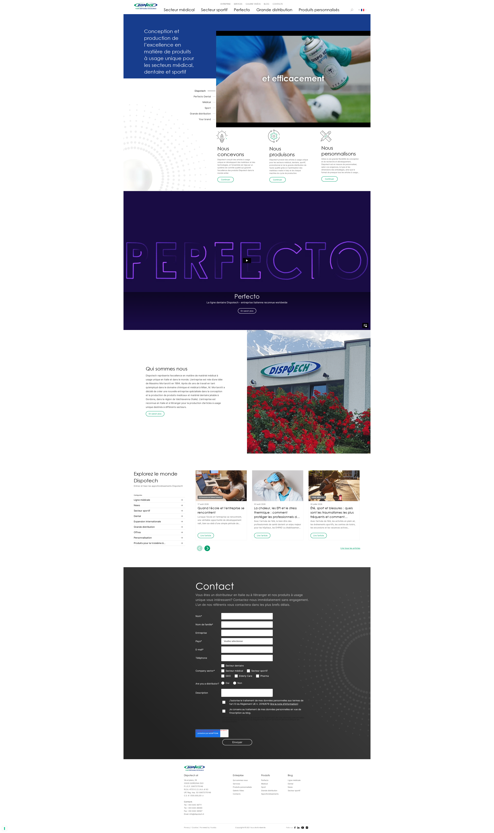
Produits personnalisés (319, 9)
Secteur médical (179, 9)
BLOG (266, 4)
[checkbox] (247, 671)
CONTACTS (278, 4)
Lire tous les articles (350, 548)
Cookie (195, 827)
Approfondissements (270, 794)
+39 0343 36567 (195, 811)
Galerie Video (238, 790)
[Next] (207, 548)
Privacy (187, 827)
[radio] (227, 683)
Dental (290, 784)
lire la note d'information (284, 704)
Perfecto (242, 9)
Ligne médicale (294, 780)
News (290, 787)
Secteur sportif (214, 9)
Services (236, 784)
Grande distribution (274, 9)
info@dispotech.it (196, 814)
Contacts (236, 794)
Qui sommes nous (240, 780)
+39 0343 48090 (194, 808)
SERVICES (238, 4)
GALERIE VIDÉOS (253, 4)
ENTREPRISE (225, 4)
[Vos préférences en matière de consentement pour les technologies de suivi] (4, 828)
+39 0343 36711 (194, 805)
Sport (263, 787)
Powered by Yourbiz (208, 827)
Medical (264, 784)
